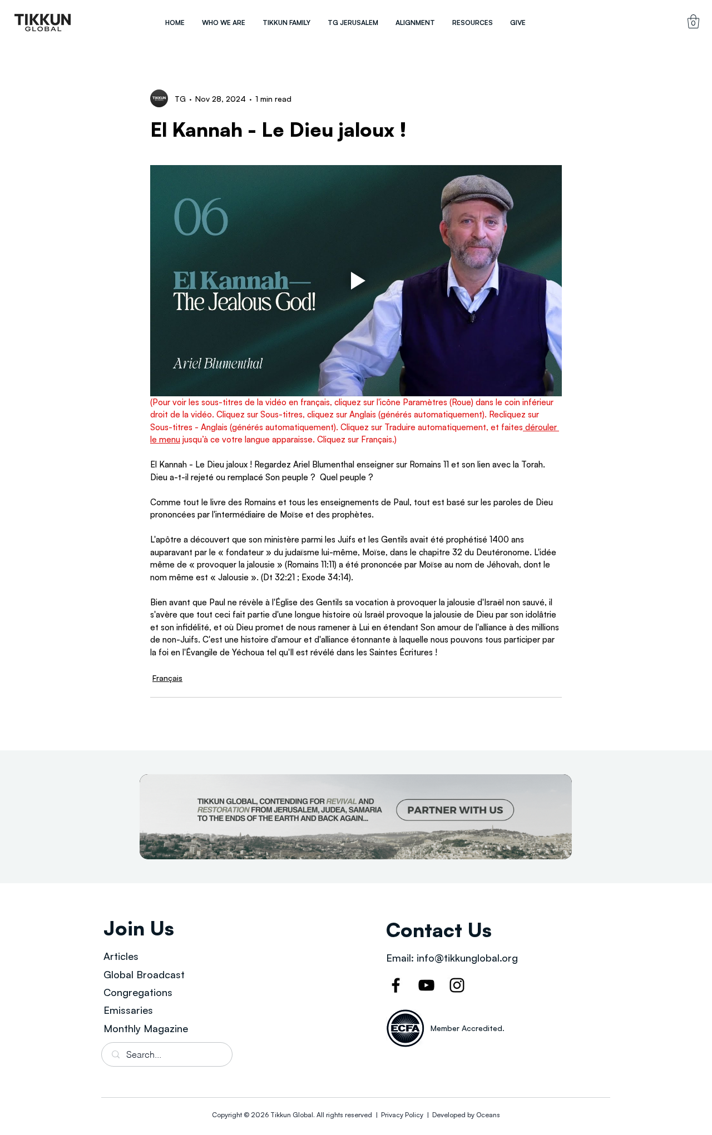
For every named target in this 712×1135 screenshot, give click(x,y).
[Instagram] (457, 985)
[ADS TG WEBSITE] (356, 816)
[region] (43, 22)
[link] (693, 21)
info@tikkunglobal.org (467, 958)
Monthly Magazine (145, 1028)
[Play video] (356, 280)
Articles (121, 956)
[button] (223, 22)
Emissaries (128, 1010)
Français (167, 678)
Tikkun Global (291, 1115)
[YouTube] (426, 985)
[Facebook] (396, 985)
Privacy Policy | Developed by (427, 1115)
